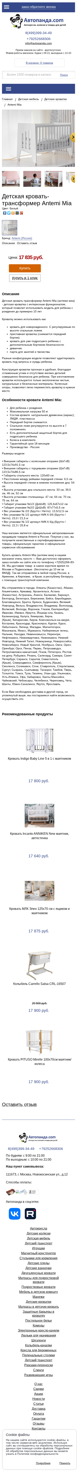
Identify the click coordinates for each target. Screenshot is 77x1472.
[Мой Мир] (17, 213)
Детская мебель (28, 99)
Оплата (38, 1413)
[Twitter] (9, 213)
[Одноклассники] (13, 213)
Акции (38, 1394)
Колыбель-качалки (38, 1345)
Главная (7, 99)
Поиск (64, 74)
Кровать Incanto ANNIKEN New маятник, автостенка (39, 836)
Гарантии (38, 1418)
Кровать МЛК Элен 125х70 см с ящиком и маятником (39, 911)
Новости (38, 1398)
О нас (38, 1384)
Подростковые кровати (38, 1287)
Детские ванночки (38, 1268)
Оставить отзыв (27, 243)
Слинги (38, 1370)
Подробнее (43, 1463)
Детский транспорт (38, 1243)
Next (72, 137)
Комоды (38, 1325)
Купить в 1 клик (25, 278)
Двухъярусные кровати (39, 1273)
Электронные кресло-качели (38, 1330)
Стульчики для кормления (38, 1258)
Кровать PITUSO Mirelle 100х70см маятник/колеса (39, 1062)
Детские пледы (39, 1263)
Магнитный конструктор (38, 1253)
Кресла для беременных (38, 1350)
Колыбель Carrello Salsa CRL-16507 (39, 983)
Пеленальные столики (38, 1355)
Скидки (38, 1389)
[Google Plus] (21, 213)
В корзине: (39, 62)
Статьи (38, 1403)
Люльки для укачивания (38, 1335)
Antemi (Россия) (22, 238)
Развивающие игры (38, 1375)
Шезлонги (38, 1340)
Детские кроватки (55, 99)
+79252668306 (39, 39)
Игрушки (38, 1248)
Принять (64, 1463)
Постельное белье (38, 1320)
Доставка (38, 1408)
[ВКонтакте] (5, 213)
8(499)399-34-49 (38, 33)
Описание (8, 243)
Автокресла (38, 1228)
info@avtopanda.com (38, 43)
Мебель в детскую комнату (38, 1292)
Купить (24, 268)
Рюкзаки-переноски (38, 1365)
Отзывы (38, 1423)
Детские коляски (39, 1233)
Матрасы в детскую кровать (38, 1306)
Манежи (38, 1296)
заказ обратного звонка (39, 7)
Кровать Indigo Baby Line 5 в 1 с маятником (39, 758)
